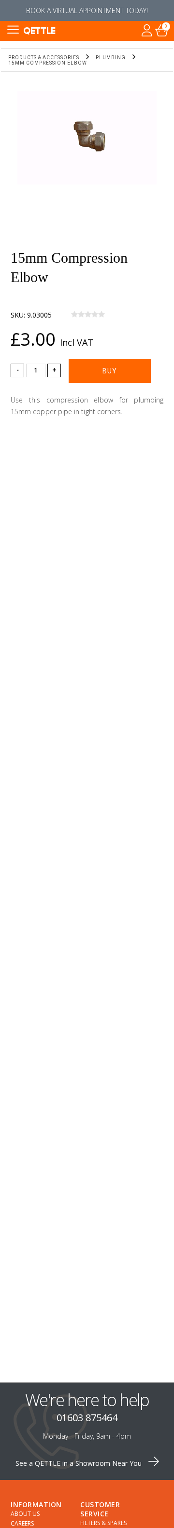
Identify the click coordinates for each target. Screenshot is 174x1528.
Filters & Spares (103, 1523)
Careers (22, 1523)
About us (25, 1514)
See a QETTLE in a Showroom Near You (79, 1463)
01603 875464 (87, 1417)
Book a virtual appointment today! (87, 10)
